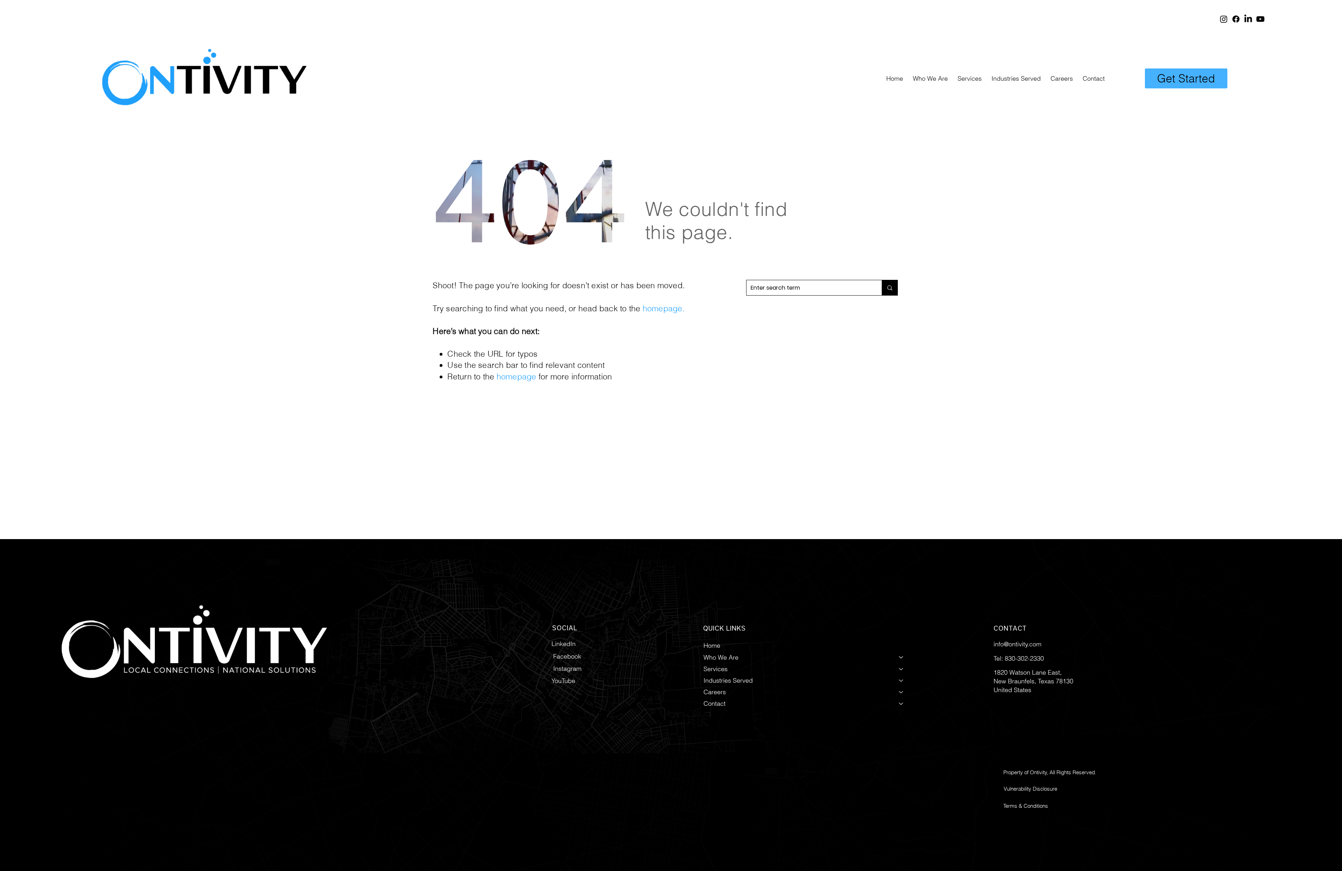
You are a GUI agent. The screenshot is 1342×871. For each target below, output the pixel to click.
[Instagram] (1223, 19)
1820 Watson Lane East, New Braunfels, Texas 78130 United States (1033, 681)
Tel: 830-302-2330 (1019, 658)
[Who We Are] (901, 657)
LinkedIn (563, 644)
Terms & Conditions (1025, 806)
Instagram (567, 669)
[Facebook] (1236, 19)
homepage (663, 308)
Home (712, 645)
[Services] (901, 669)
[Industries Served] (901, 680)
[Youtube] (1260, 19)
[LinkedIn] (1248, 19)
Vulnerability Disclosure (1030, 788)
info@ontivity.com (1017, 644)
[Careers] (901, 692)
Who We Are (721, 657)
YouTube (563, 681)
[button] (969, 78)
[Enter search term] (889, 287)
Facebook (567, 656)
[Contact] (901, 703)
